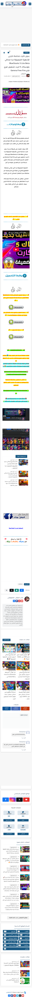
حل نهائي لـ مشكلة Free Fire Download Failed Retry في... (10, 675)
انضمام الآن (9, 833)
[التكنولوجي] (16, 4)
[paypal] (17, 601)
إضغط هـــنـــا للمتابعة (16, 528)
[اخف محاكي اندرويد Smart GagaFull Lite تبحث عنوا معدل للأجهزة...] (23, 482)
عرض (23, 820)
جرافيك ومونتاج (10, 938)
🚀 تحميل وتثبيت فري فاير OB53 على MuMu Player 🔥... (23, 657)
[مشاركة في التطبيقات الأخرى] (7, 590)
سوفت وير (23, 942)
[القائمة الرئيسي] (30, 4)
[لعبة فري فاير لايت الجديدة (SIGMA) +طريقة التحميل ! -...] (25, 964)
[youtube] (22, 601)
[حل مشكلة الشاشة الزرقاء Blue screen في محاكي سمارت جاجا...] (25, 973)
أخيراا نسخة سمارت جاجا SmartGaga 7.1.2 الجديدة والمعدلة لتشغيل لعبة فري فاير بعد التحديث (11, 870)
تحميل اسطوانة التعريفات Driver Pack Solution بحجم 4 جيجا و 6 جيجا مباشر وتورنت (12, 907)
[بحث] (2, 4)
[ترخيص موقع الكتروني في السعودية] (25, 981)
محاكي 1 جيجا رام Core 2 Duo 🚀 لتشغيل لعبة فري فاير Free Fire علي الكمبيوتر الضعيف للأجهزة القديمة (11, 879)
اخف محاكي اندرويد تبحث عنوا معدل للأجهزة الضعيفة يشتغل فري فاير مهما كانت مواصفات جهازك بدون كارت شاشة (11, 889)
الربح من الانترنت (11, 935)
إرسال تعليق (24, 715)
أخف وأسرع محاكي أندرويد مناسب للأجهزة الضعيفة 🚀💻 (9, 657)
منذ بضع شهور (13, 459)
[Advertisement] (16, 25)
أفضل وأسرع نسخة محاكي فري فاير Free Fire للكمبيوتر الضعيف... (10, 475)
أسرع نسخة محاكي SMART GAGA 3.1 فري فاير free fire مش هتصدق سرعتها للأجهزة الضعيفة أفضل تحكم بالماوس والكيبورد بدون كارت (11, 851)
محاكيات (26, 52)
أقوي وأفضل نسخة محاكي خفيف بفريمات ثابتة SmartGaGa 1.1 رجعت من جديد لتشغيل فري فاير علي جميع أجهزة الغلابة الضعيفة (11, 898)
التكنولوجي (8, 992)
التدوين (25, 935)
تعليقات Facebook (16, 708)
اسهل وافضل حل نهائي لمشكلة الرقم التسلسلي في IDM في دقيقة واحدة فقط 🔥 (11, 860)
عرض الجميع (9, 820)
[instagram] (12, 800)
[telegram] (17, 995)
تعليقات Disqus (7, 708)
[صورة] (25, 849)
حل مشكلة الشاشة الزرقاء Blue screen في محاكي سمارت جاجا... (11, 973)
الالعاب (23, 931)
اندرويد (24, 938)
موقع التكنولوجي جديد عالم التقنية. (18, 917)
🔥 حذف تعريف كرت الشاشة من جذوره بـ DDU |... (11, 44)
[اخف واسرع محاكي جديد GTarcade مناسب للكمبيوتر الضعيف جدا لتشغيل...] (23, 462)
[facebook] (14, 601)
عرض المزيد (6, 639)
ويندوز (16, 948)
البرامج (9, 931)
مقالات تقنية (10, 945)
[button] (22, 590)
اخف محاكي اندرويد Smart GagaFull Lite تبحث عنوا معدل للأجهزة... (11, 483)
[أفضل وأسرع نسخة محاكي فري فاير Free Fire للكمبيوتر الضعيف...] (23, 474)
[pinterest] (19, 601)
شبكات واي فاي (10, 942)
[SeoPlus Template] (25, 992)
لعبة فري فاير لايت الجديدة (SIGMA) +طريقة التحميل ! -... (11, 965)
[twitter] (19, 800)
